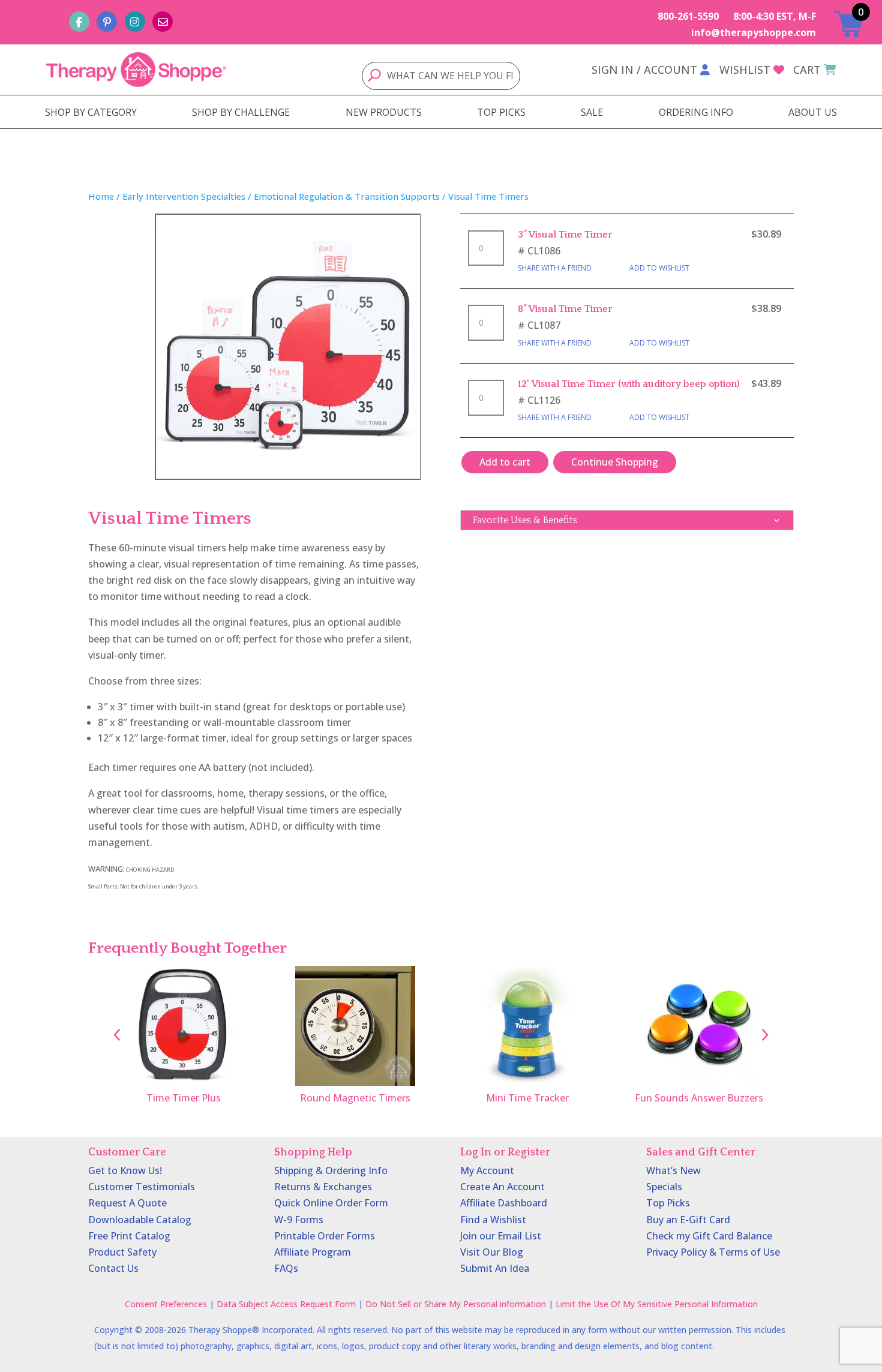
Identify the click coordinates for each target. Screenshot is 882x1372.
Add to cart (504, 462)
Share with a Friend (555, 268)
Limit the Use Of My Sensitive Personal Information (657, 1304)
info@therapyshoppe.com (753, 32)
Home (101, 196)
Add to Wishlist (659, 268)
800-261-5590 (688, 16)
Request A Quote (127, 1202)
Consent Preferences (166, 1304)
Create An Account (502, 1186)
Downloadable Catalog (139, 1219)
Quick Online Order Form (331, 1202)
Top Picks (668, 1202)
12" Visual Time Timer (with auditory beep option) (629, 384)
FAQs (286, 1268)
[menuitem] (91, 112)
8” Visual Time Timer (565, 309)
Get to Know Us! (125, 1170)
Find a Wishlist (493, 1219)
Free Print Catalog (129, 1235)
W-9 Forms (298, 1219)
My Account (487, 1170)
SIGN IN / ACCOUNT (644, 69)
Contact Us (113, 1268)
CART (807, 69)
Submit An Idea (494, 1268)
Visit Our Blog (491, 1252)
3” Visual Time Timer (565, 234)
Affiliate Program (312, 1252)
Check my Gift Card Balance (709, 1235)
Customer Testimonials (141, 1186)
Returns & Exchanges (323, 1186)
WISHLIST (744, 69)
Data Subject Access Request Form (286, 1304)
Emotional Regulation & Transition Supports (347, 196)
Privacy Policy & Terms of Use (713, 1252)
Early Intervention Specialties (183, 196)
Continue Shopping (614, 462)
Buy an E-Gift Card (688, 1219)
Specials (664, 1186)
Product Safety (122, 1252)
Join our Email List (500, 1235)
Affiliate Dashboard (503, 1202)
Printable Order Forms (324, 1235)
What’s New (673, 1170)
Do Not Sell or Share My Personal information (455, 1304)
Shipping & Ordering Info (331, 1170)
